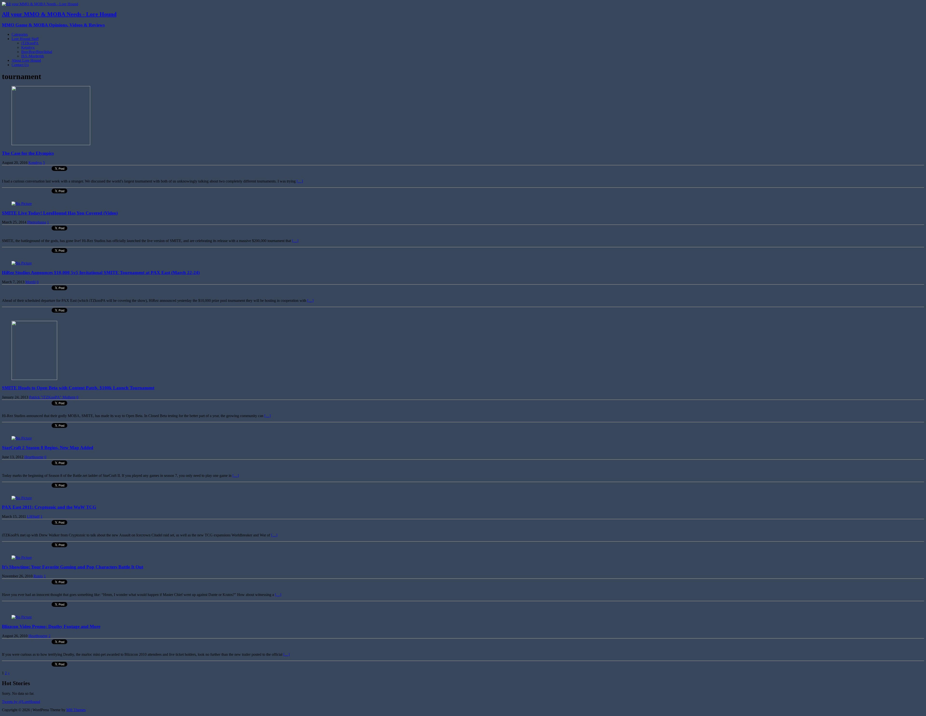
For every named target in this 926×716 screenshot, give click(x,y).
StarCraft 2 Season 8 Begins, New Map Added (47, 447)
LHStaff (33, 516)
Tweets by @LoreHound (21, 702)
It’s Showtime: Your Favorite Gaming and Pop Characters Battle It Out (72, 566)
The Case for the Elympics (28, 153)
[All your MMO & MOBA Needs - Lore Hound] (40, 4)
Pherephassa (36, 222)
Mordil (30, 282)
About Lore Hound (26, 60)
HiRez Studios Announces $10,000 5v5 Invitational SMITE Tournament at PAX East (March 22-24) (101, 272)
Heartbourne (33, 457)
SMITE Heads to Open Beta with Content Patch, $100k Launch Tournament (78, 387)
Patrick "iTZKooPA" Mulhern (52, 397)
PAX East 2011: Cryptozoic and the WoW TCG (49, 507)
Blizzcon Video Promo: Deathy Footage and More (51, 626)
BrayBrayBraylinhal (36, 52)
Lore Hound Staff (25, 39)
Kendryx (28, 47)
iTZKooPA (30, 43)
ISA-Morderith (32, 56)
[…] (300, 181)
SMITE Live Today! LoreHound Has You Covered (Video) (60, 213)
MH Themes (76, 710)
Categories (20, 34)
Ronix (38, 576)
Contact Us (20, 65)
